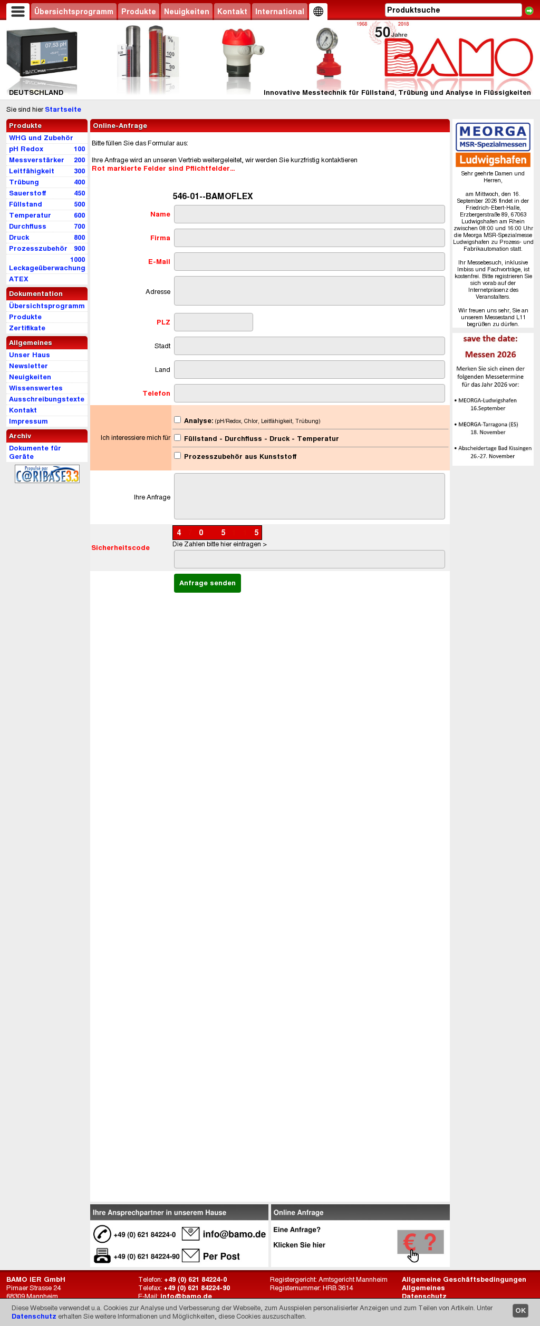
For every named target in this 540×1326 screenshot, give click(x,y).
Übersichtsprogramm (73, 11)
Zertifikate (27, 328)
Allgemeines (423, 1288)
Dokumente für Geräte (35, 452)
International (279, 11)
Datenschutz (34, 1316)
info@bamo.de (186, 1296)
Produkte (138, 11)
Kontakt (232, 11)
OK (520, 1310)
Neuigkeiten (186, 11)
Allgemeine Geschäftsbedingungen (464, 1279)
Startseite (63, 109)
